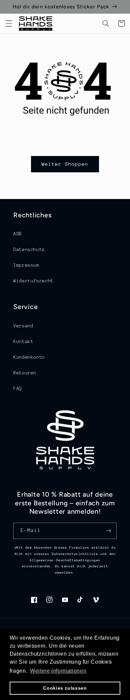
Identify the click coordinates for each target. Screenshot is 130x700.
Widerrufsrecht (33, 280)
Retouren (24, 372)
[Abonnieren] (108, 531)
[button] (8, 23)
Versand (23, 325)
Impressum (26, 265)
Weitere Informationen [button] (58, 671)
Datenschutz (29, 249)
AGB (17, 233)
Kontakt (23, 341)
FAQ (17, 388)
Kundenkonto (29, 357)
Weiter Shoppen (65, 164)
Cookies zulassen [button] (65, 688)
